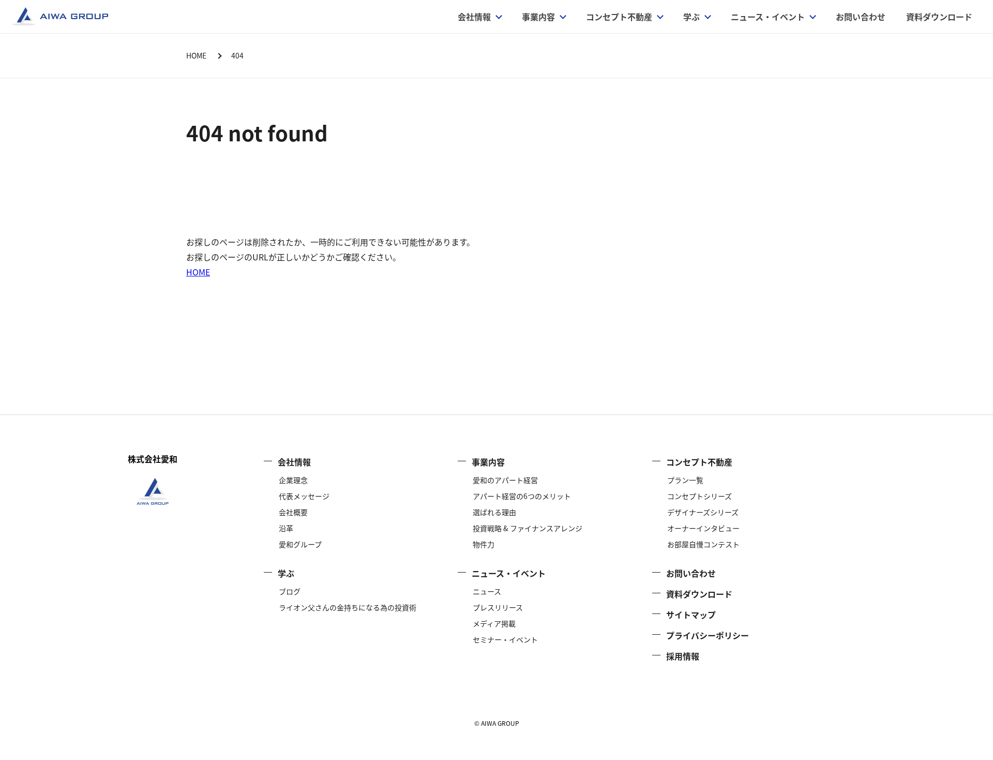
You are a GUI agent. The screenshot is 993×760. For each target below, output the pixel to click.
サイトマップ (691, 614)
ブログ (289, 591)
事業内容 (488, 462)
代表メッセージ (304, 496)
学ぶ (691, 16)
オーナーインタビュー (703, 528)
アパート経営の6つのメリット (522, 496)
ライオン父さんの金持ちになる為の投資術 (347, 607)
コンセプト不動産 (619, 16)
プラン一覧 (685, 480)
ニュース (487, 591)
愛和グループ (300, 544)
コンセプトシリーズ (699, 496)
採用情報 (682, 656)
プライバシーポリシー (707, 635)
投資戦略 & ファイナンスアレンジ (527, 528)
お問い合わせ (860, 16)
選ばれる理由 (494, 512)
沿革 (286, 528)
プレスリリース (498, 607)
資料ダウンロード (939, 16)
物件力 (483, 544)
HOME (198, 272)
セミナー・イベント (505, 639)
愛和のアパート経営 (505, 480)
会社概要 (293, 512)
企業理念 (293, 480)
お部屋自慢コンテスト (703, 544)
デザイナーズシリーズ (703, 512)
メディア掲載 (494, 623)
